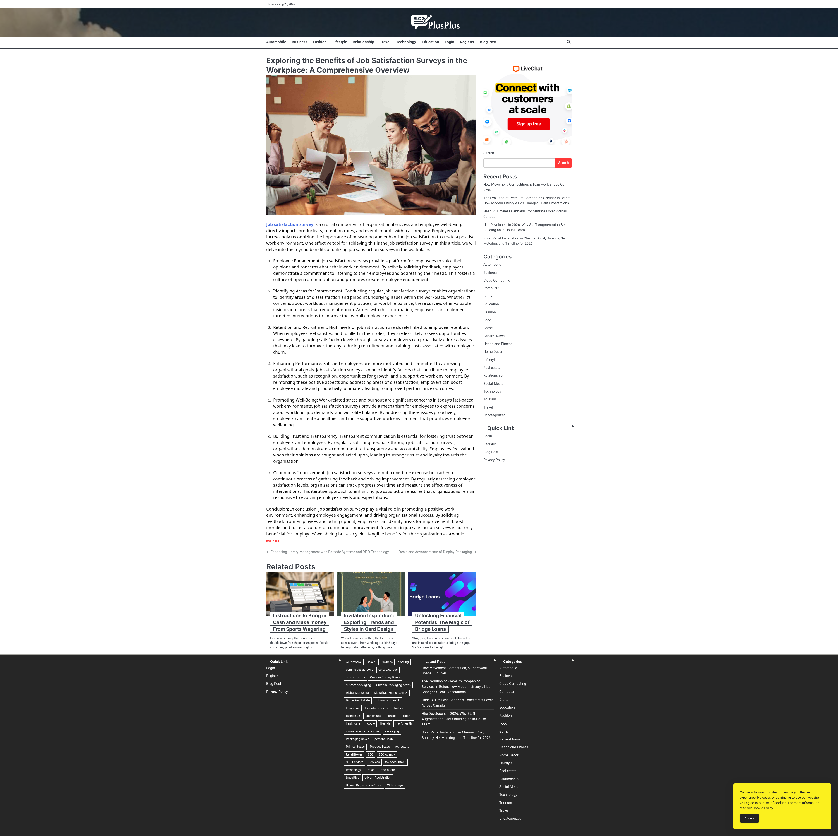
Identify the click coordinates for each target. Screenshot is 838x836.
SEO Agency (387, 754)
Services (374, 762)
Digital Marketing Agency (391, 692)
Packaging (392, 731)
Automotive (354, 662)
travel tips (352, 777)
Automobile (276, 42)
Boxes (371, 662)
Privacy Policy (494, 460)
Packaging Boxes (357, 739)
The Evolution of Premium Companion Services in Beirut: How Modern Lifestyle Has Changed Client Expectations (456, 686)
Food (487, 320)
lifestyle (385, 723)
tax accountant (395, 762)
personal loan (383, 739)
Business (299, 42)
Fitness (391, 716)
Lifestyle (339, 42)
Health (406, 716)
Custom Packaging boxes (393, 685)
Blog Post (488, 42)
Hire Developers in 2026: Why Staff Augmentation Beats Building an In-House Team (454, 718)
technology (353, 770)
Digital (488, 296)
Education (430, 42)
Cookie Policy (763, 808)
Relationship (363, 42)
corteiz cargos (388, 669)
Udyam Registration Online (364, 785)
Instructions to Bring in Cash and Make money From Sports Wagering (299, 622)
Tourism (489, 399)
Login (449, 42)
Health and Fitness (497, 344)
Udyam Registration (377, 777)
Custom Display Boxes (385, 677)
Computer (490, 288)
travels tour (387, 770)
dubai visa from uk (387, 700)
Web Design (395, 785)
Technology (406, 42)
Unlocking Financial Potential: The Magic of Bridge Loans (442, 622)
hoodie (370, 723)
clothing (403, 662)
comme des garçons (359, 669)
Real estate (491, 368)
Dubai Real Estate (358, 700)
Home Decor (492, 352)
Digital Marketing (357, 692)
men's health (403, 723)
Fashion (320, 42)
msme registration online (362, 731)
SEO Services (354, 762)
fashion (399, 708)
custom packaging (358, 685)
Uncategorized (494, 415)
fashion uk (353, 716)
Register (467, 42)
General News (494, 336)
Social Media (493, 383)
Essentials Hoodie (377, 708)
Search (488, 153)
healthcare (353, 723)
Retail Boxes (354, 754)
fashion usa (373, 716)
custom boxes (355, 677)
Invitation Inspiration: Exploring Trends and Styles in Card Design (369, 622)
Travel (385, 42)
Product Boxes (380, 746)
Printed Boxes (355, 746)
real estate (402, 746)
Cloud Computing (496, 280)
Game (488, 328)
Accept (749, 818)
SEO (370, 754)
